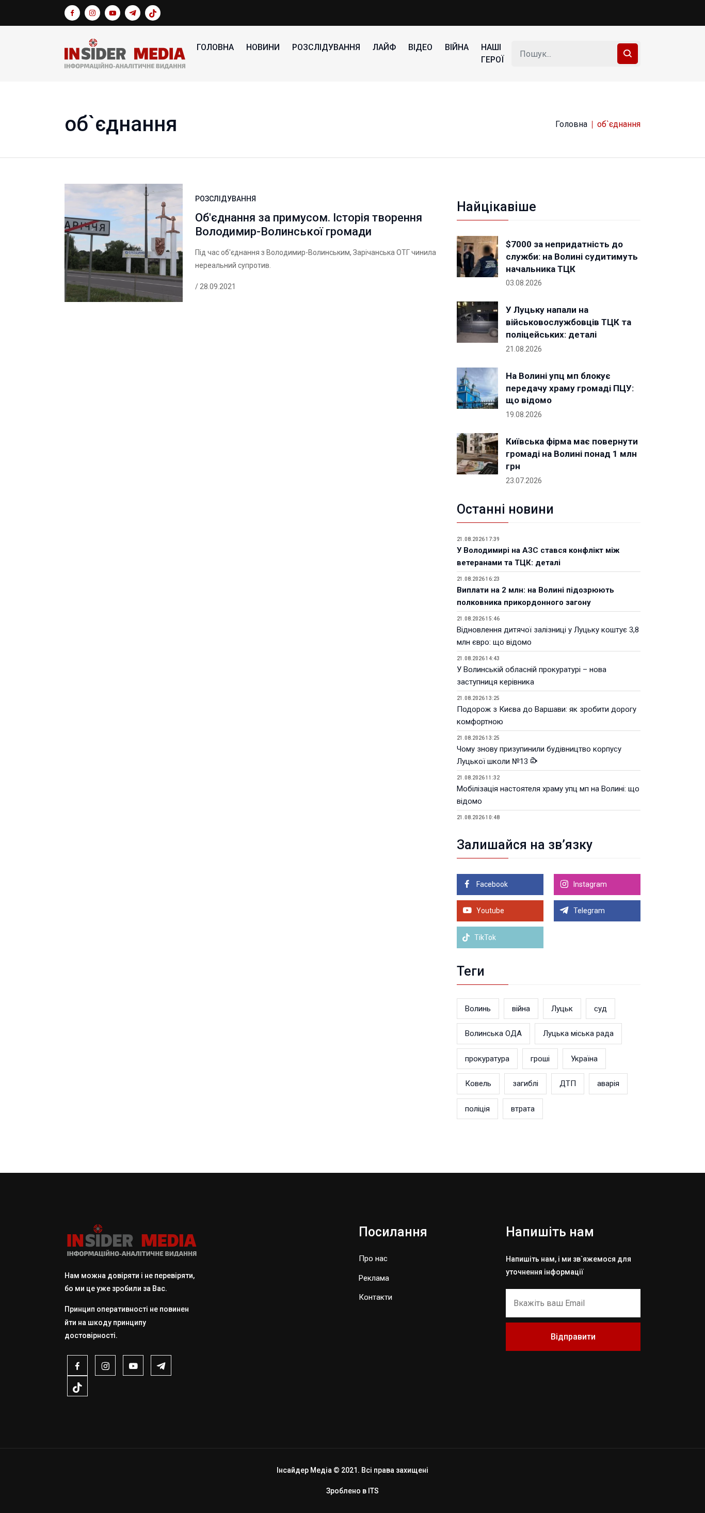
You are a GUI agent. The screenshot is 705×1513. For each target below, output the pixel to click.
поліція (477, 1108)
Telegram (588, 910)
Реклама (374, 1278)
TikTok (484, 937)
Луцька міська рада (578, 1033)
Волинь (478, 1008)
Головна (215, 47)
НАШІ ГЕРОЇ (492, 53)
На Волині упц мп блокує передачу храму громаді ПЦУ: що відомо (570, 388)
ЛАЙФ (384, 47)
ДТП (567, 1083)
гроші (540, 1058)
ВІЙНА (457, 47)
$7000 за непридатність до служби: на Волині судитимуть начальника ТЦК (572, 256)
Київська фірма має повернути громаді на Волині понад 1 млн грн (572, 453)
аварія (608, 1083)
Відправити (573, 1337)
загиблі (525, 1083)
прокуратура (487, 1058)
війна (521, 1008)
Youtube (489, 910)
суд (600, 1008)
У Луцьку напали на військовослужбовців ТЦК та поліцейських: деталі (568, 322)
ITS (373, 1491)
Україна (584, 1058)
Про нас (373, 1258)
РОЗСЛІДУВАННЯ (326, 47)
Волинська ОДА (493, 1033)
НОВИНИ (263, 47)
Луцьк (562, 1008)
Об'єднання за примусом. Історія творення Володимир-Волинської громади (308, 224)
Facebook (491, 884)
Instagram (589, 884)
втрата (523, 1108)
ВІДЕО (420, 47)
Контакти (375, 1297)
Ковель (478, 1083)
